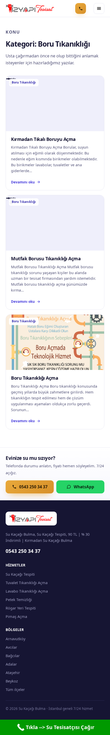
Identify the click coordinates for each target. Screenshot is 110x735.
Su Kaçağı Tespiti (20, 574)
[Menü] (99, 8)
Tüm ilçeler (15, 689)
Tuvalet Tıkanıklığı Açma (27, 582)
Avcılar (11, 647)
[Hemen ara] (80, 8)
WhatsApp (84, 487)
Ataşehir (13, 672)
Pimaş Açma (16, 616)
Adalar (11, 664)
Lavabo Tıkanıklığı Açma (27, 591)
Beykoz (12, 681)
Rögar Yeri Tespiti (21, 607)
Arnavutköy (15, 638)
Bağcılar (13, 655)
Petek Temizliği (19, 599)
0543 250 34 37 (33, 487)
